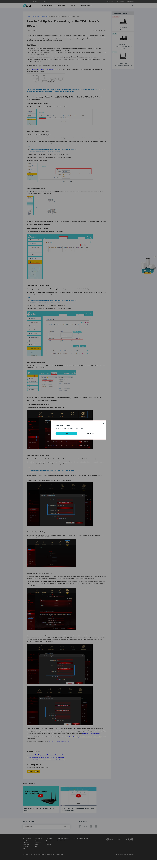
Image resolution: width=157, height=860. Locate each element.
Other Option (90, 433)
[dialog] (78, 430)
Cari (66, 433)
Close (103, 423)
